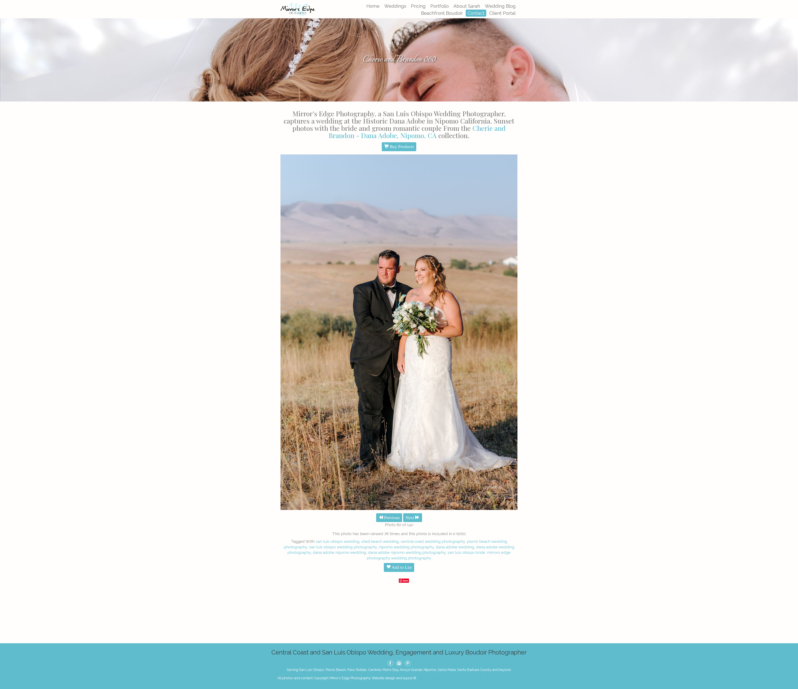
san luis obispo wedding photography (343, 547)
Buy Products (401, 146)
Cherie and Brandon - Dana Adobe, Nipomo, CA (417, 132)
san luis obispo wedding (337, 541)
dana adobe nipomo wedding (339, 552)
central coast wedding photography (433, 541)
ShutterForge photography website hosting (450, 678)
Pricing (418, 6)
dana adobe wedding (455, 547)
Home (372, 6)
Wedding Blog (500, 6)
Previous (391, 517)
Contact (476, 13)
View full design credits (502, 678)
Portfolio (439, 6)
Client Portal (502, 13)
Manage (792, 2)
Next (410, 517)
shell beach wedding (380, 541)
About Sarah (466, 6)
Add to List (401, 567)
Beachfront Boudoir (442, 13)
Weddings (395, 6)
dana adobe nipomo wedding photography (407, 552)
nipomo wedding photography (406, 547)
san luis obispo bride (466, 552)
